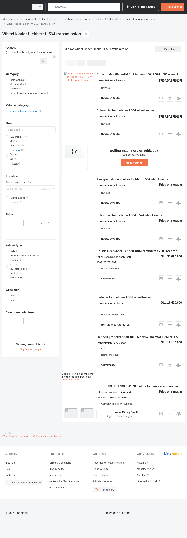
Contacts (10, 475)
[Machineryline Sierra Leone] (15, 7)
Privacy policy (56, 468)
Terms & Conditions (60, 462)
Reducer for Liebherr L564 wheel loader (123, 297)
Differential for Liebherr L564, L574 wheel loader (129, 215)
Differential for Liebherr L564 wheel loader (125, 110)
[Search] (52, 7)
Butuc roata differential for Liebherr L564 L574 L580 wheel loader (141, 74)
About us (10, 462)
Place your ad (134, 162)
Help (7, 468)
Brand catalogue (58, 487)
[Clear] (54, 56)
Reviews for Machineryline (64, 481)
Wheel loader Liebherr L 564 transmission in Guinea (32, 435)
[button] (170, 98)
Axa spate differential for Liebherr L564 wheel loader (132, 179)
